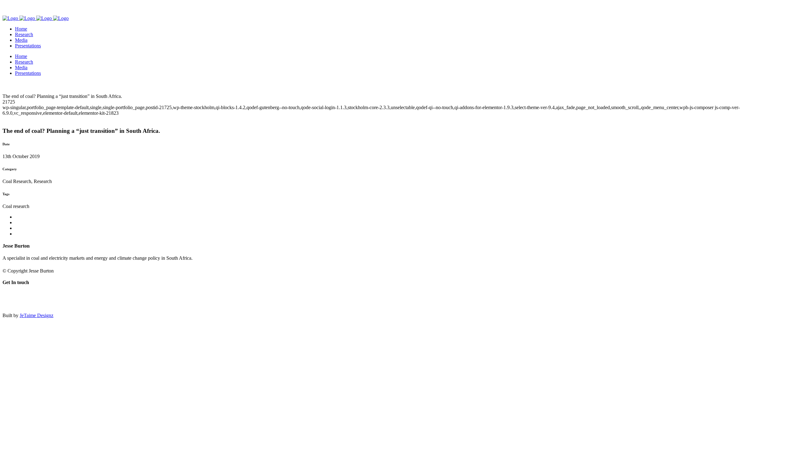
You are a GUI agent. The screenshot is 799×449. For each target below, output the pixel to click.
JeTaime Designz (36, 315)
